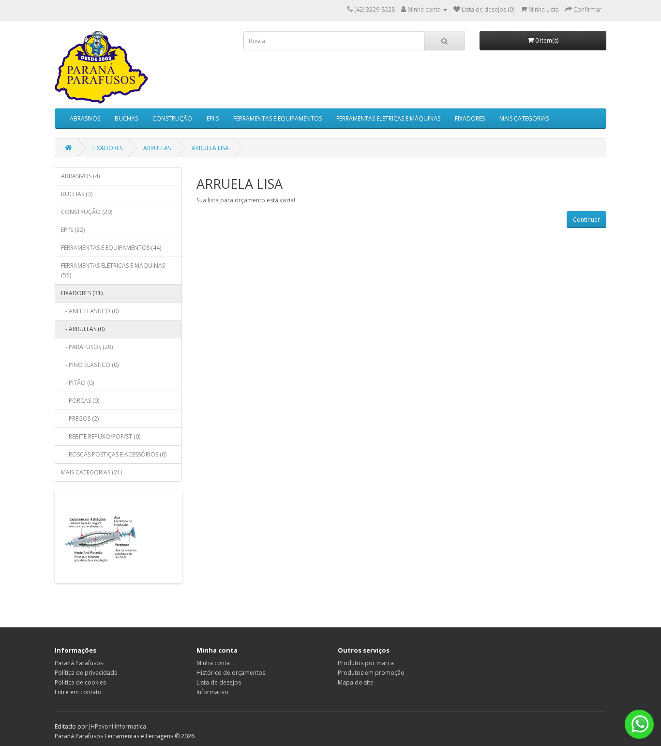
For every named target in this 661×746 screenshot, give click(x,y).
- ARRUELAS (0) (83, 329)
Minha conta (213, 663)
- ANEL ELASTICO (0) (90, 311)
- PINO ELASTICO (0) (90, 365)
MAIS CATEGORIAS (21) (91, 472)
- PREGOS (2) (80, 418)
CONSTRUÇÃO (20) (86, 212)
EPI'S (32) (73, 230)
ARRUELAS (157, 148)
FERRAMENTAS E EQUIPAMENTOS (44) (111, 248)
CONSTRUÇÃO (172, 118)
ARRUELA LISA (210, 148)
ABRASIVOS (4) (80, 176)
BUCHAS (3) (76, 194)
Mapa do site (356, 682)
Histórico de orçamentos (230, 673)
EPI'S (213, 118)
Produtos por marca (366, 663)
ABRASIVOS (85, 118)
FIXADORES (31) (82, 293)
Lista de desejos (218, 682)
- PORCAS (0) (80, 400)
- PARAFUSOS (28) (87, 347)
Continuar (586, 219)
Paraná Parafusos (79, 663)
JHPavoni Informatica (117, 726)
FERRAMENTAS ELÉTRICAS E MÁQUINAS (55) (113, 270)
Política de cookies (80, 682)
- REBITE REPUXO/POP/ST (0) (100, 436)
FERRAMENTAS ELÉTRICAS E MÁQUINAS (388, 118)
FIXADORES (470, 118)
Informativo (212, 692)
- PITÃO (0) (77, 383)
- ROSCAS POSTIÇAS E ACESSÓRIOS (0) (113, 454)
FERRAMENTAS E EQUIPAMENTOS (277, 118)
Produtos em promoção (371, 673)
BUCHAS (126, 118)
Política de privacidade (86, 673)
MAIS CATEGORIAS (524, 118)
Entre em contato (78, 692)
